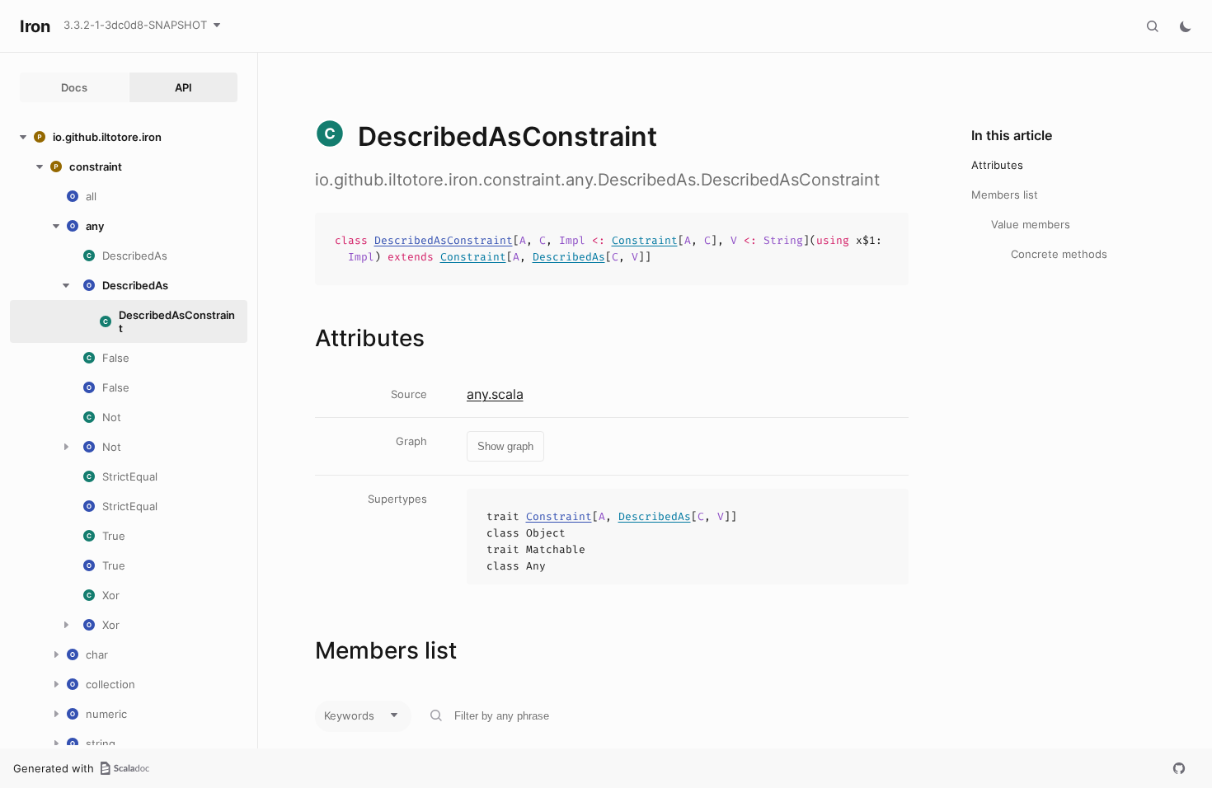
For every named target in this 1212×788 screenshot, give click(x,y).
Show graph (505, 446)
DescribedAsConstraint (443, 240)
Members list (1004, 194)
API (183, 87)
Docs (74, 87)
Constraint (645, 240)
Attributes (997, 164)
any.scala (495, 394)
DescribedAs (569, 257)
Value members (1030, 224)
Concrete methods (1059, 253)
